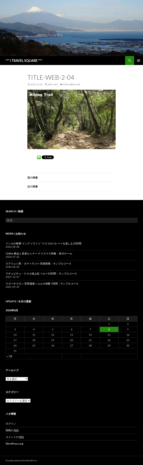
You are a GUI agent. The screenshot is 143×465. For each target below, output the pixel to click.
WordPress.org (14, 443)
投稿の (12, 430)
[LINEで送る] (39, 157)
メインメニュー (138, 60)
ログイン (11, 423)
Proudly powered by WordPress (21, 460)
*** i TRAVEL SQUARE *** (24, 60)
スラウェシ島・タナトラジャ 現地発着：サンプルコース (38, 263)
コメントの (15, 436)
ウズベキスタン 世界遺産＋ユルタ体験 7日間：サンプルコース (42, 283)
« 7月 (9, 356)
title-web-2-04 (71, 84)
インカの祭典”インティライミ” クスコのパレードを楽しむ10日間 (43, 243)
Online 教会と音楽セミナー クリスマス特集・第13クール (39, 253)
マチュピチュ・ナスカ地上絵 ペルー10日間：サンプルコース (41, 273)
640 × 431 (53, 84)
